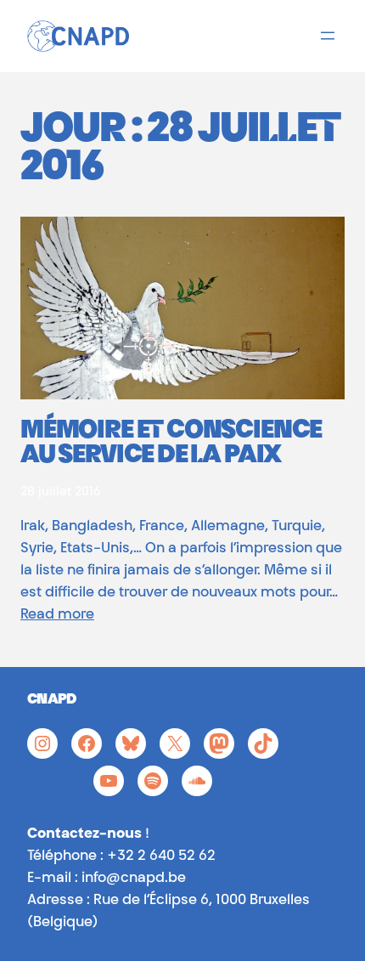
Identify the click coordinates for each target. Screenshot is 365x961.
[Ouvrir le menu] (327, 35)
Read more (57, 615)
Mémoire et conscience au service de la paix (171, 445)
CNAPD (52, 700)
